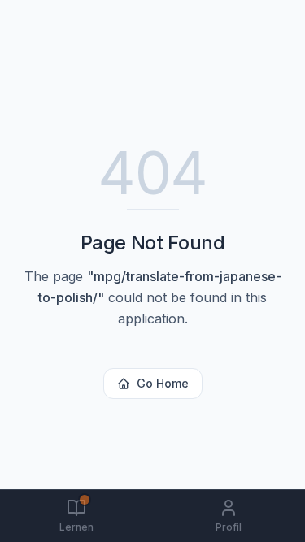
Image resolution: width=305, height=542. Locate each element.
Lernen (76, 527)
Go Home (163, 383)
